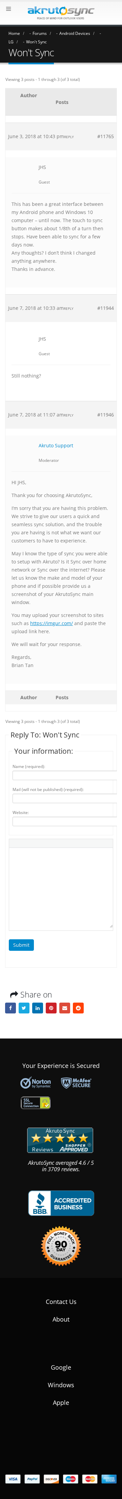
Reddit (78, 1008)
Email (64, 1008)
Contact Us (61, 1302)
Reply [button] (69, 136)
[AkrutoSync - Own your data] (61, 13)
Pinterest (51, 1008)
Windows (61, 1385)
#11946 (105, 414)
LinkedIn (37, 1008)
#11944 (105, 308)
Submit (21, 945)
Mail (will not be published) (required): (48, 789)
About (61, 1319)
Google (61, 1367)
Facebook (10, 1008)
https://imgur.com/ (51, 623)
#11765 (105, 136)
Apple (61, 1402)
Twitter (24, 1008)
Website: (21, 812)
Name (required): (29, 766)
